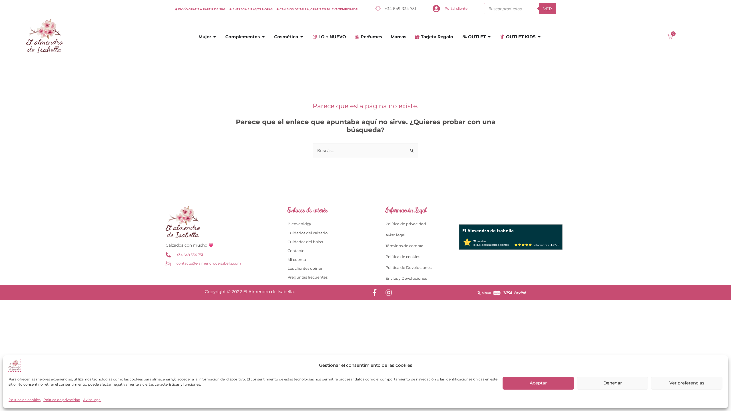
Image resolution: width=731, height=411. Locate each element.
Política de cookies (25, 400)
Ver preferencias (686, 383)
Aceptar (538, 383)
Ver (547, 8)
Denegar (612, 383)
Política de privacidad (61, 400)
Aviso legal (92, 400)
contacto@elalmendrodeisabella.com (208, 263)
